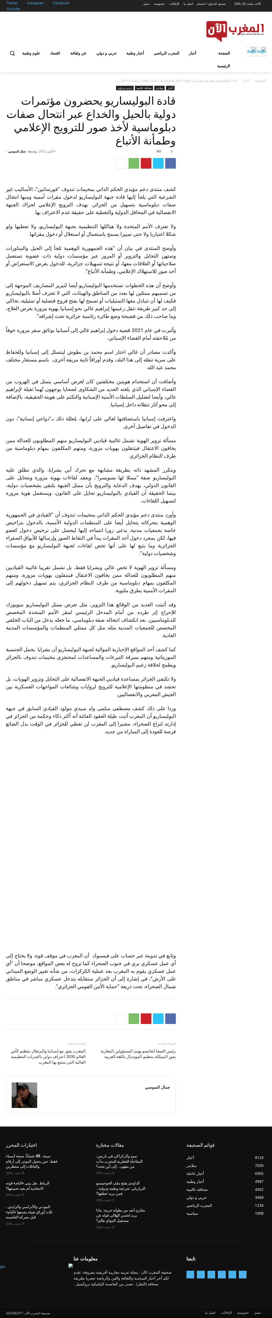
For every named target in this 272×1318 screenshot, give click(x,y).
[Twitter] (24, 3)
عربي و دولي (125, 88)
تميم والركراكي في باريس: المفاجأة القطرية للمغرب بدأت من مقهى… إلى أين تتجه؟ (119, 1161)
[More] (121, 163)
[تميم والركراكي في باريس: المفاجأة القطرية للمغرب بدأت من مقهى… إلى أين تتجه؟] (164, 1162)
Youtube (13, 9)
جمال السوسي (17, 151)
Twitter (12, 3)
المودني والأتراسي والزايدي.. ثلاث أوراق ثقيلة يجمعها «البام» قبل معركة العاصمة (29, 1212)
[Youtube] (21, 9)
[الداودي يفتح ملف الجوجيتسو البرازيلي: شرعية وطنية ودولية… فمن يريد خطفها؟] (164, 1189)
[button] (12, 53)
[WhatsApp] (134, 163)
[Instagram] (49, 3)
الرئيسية (260, 80)
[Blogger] (242, 1274)
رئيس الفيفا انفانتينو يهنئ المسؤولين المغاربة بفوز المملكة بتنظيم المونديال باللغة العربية (138, 1054)
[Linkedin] (211, 1274)
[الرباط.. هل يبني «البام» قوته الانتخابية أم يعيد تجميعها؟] (74, 1189)
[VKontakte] (190, 1274)
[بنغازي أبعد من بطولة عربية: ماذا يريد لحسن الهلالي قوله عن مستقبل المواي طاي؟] (164, 1216)
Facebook (61, 3)
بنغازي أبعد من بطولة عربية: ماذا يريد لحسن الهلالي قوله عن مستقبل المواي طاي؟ (120, 1215)
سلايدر (159, 88)
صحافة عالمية (144, 88)
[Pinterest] (146, 163)
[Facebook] (75, 3)
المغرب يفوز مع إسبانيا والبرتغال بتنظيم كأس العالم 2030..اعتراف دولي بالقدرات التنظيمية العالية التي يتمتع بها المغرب (48, 1057)
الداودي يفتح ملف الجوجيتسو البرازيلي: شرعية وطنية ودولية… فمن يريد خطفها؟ (120, 1188)
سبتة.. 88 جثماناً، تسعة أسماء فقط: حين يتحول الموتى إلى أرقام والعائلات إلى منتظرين (31, 1161)
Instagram (35, 3)
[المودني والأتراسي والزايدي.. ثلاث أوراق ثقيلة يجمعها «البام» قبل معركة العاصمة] (74, 1212)
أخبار (246, 80)
